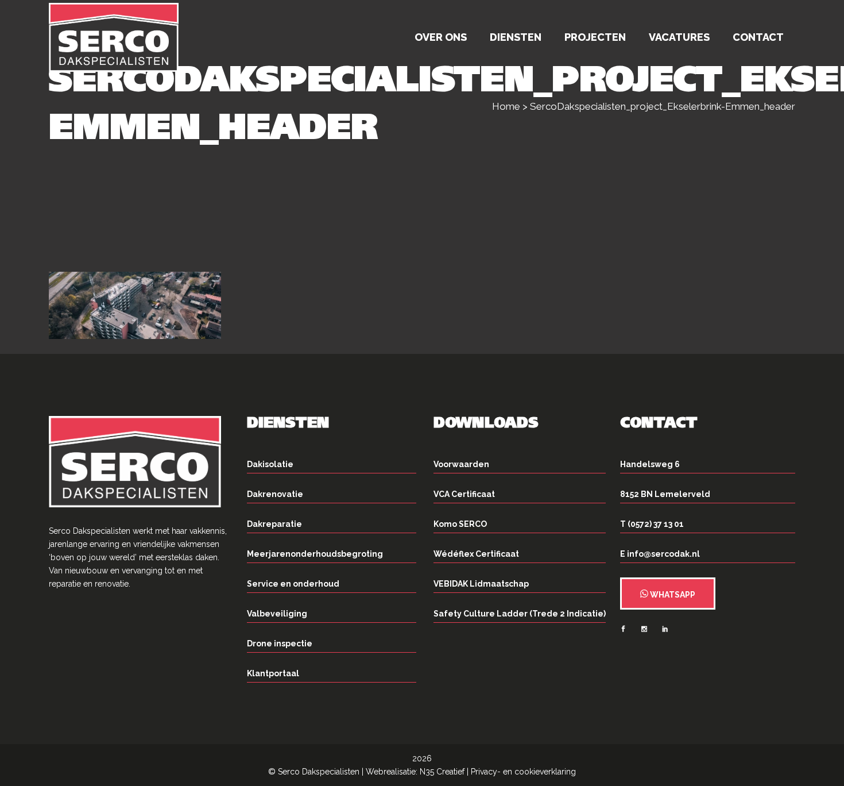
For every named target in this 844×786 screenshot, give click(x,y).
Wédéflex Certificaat (476, 553)
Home (506, 106)
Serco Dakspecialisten (318, 771)
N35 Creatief (442, 771)
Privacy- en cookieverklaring (523, 771)
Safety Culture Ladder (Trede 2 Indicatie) (519, 613)
